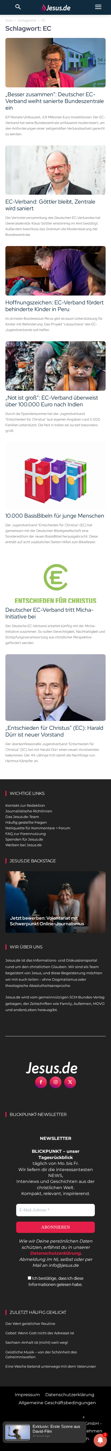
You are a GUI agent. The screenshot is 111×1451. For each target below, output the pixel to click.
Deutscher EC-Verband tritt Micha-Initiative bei (49, 613)
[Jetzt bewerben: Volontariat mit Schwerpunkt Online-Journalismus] (55, 902)
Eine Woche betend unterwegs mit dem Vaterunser (50, 1366)
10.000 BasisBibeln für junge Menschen (54, 515)
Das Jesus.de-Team (22, 817)
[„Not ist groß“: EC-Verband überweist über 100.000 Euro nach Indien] (55, 366)
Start (9, 20)
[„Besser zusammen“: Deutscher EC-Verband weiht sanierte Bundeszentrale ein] (55, 62)
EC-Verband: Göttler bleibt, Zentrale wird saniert (50, 205)
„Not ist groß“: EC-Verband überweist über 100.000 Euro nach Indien (51, 401)
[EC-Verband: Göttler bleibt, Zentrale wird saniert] (55, 170)
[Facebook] (41, 1082)
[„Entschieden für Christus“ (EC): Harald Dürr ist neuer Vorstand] (55, 687)
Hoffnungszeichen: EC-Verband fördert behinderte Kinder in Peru (54, 306)
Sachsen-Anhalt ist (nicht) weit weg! (36, 1342)
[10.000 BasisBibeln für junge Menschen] (55, 475)
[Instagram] (55, 1082)
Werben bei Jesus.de (23, 845)
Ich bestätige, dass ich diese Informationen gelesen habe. (56, 1281)
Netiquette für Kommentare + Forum (37, 828)
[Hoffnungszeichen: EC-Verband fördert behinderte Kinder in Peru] (55, 271)
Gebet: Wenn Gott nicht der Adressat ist (39, 1333)
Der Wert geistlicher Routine (30, 1323)
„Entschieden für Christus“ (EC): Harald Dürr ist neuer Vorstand (54, 731)
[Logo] (45, 1067)
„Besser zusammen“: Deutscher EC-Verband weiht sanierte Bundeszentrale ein (54, 101)
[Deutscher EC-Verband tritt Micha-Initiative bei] (55, 578)
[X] (70, 1082)
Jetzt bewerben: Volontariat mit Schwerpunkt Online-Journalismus (47, 921)
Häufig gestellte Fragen (26, 822)
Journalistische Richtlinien (28, 811)
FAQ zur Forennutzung (25, 833)
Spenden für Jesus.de (24, 839)
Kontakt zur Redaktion (25, 805)
